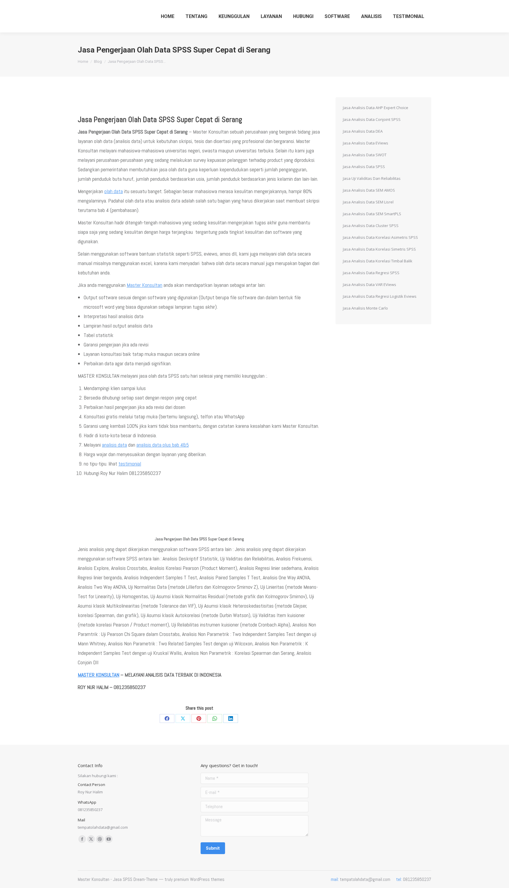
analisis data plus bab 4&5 (162, 444)
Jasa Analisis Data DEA (363, 131)
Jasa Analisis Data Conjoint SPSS (372, 119)
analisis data (114, 444)
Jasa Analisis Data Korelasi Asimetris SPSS (380, 237)
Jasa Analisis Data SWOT (364, 154)
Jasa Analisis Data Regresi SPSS (371, 272)
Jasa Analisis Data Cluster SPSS (371, 225)
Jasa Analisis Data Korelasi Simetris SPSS (379, 249)
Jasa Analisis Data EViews (365, 143)
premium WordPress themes (199, 879)
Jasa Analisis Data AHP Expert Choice (375, 107)
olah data (113, 191)
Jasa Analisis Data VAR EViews (369, 284)
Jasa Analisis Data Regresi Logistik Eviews (380, 296)
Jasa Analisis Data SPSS (364, 166)
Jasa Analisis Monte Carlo (365, 308)
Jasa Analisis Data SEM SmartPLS (372, 213)
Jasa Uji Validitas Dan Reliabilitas (372, 178)
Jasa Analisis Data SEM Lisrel (368, 202)
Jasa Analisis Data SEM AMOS (369, 190)
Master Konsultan (144, 285)
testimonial (129, 463)
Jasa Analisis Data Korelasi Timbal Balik (377, 261)
